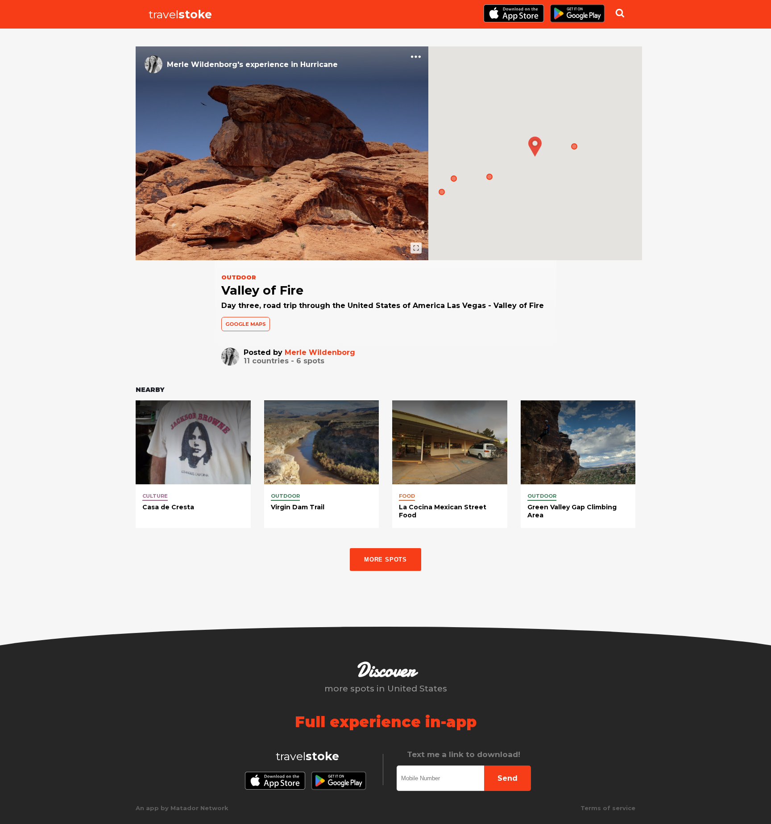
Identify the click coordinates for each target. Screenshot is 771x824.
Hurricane (319, 64)
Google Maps (245, 324)
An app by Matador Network (182, 808)
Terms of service (607, 808)
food (407, 496)
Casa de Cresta (168, 507)
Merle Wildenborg (320, 352)
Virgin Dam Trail (297, 507)
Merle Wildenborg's (205, 64)
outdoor (285, 496)
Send (507, 778)
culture (155, 496)
